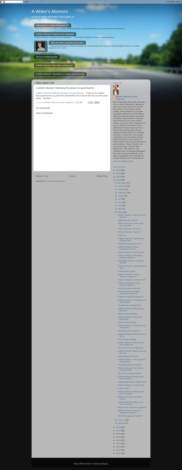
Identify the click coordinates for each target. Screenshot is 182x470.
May (120, 206)
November (122, 186)
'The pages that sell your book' (129, 365)
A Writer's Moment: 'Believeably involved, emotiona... (129, 256)
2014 (118, 453)
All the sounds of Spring (126, 339)
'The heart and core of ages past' (130, 348)
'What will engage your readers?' (130, 416)
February (122, 420)
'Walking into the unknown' (127, 220)
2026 (118, 170)
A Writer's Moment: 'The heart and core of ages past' (130, 344)
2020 (118, 434)
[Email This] (89, 102)
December (122, 183)
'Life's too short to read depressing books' (67, 43)
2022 (118, 427)
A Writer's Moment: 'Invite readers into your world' (130, 224)
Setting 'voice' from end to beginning (131, 407)
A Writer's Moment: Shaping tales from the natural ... (130, 378)
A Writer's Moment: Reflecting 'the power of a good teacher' (60, 93)
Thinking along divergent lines (129, 244)
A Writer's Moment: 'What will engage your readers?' (128, 412)
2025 (118, 173)
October (121, 189)
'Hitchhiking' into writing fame (128, 331)
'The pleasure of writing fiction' (129, 305)
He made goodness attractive (129, 288)
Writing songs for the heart (127, 356)
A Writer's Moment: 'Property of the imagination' (55, 34)
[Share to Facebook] (96, 102)
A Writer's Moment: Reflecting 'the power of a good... (130, 393)
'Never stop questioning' (126, 322)
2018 (118, 440)
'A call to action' (123, 388)
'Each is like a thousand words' (129, 373)
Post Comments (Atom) (56, 181)
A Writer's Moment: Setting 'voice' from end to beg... (130, 403)
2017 (118, 444)
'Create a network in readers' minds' (131, 280)
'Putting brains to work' (126, 271)
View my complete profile (123, 161)
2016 (118, 447)
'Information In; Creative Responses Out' (52, 25)
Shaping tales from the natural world (131, 382)
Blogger (105, 464)
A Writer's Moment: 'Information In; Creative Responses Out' (60, 74)
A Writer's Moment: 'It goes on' (129, 232)
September (122, 193)
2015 (118, 450)
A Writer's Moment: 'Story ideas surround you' (54, 65)
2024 (118, 177)
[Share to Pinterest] (98, 102)
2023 (118, 180)
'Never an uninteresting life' (47, 57)
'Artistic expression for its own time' (131, 252)
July (120, 199)
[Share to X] (93, 102)
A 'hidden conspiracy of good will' (130, 297)
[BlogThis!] (91, 102)
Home (72, 176)
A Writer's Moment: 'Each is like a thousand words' (130, 369)
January (121, 423)
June (120, 202)
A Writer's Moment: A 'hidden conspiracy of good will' (128, 292)
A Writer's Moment (50, 11)
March (120, 212)
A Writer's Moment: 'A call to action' (131, 385)
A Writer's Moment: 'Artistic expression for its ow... (127, 248)
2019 (118, 437)
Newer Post (42, 176)
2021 (118, 431)
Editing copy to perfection (127, 314)
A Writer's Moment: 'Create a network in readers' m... (128, 275)
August (121, 196)
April (120, 209)
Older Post (102, 176)
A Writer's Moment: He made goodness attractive (128, 284)
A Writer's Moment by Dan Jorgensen (126, 98)
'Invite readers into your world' (129, 229)
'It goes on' (121, 235)
